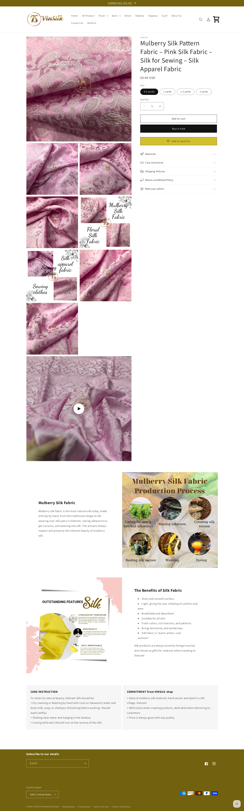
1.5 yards (185, 91)
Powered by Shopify (50, 806)
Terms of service (101, 806)
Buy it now (178, 128)
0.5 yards (149, 91)
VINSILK (37, 806)
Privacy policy (84, 806)
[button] (103, 15)
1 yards (167, 91)
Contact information (121, 806)
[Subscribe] (85, 763)
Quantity (144, 99)
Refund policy (68, 806)
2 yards (204, 91)
